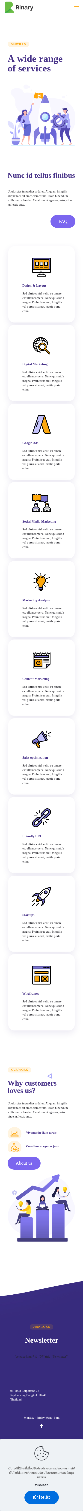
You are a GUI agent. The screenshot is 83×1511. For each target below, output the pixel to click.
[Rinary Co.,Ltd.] (18, 7)
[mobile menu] (77, 7)
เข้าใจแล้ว (41, 1497)
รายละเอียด (41, 1485)
